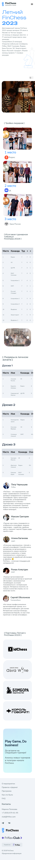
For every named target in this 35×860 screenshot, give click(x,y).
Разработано (7, 844)
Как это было (7, 795)
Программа (6, 791)
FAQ (3, 798)
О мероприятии (8, 783)
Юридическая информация (11, 853)
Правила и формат (10, 787)
